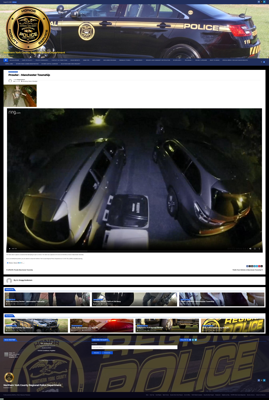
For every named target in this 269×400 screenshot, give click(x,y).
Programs (188, 60)
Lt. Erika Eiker (21, 330)
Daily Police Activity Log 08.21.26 (84, 328)
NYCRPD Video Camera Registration (27, 63)
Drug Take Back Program (209, 394)
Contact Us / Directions (59, 60)
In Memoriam (138, 60)
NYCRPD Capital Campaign (50, 63)
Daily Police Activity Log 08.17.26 (150, 328)
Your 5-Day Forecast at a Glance (46, 360)
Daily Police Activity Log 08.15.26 (215, 328)
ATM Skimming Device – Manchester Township (25, 301)
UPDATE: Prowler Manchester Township (20, 270)
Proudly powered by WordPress (10, 394)
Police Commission (42, 60)
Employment (96, 60)
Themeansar (27, 394)
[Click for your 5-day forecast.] (6, 354)
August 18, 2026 (142, 330)
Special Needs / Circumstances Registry (235, 60)
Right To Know (214, 60)
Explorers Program (109, 60)
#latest (30, 81)
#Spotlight (34, 81)
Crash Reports (75, 60)
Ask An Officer (14, 60)
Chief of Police (27, 60)
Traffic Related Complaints (197, 394)
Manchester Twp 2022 (13, 71)
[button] (261, 62)
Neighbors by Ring (225, 394)
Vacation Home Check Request (70, 63)
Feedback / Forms (125, 60)
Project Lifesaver (201, 60)
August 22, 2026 (77, 330)
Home (147, 394)
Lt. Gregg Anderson (20, 79)
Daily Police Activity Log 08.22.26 (19, 328)
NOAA (49, 348)
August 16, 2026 (208, 330)
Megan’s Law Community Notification (158, 60)
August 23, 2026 (11, 330)
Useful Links (9, 63)
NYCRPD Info (177, 60)
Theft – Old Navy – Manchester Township (197, 301)
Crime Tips (86, 60)
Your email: (94, 343)
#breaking (25, 81)
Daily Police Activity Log (11, 325)
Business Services (251, 394)
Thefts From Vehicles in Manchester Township (247, 270)
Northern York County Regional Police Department (34, 52)
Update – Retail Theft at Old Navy (107, 301)
